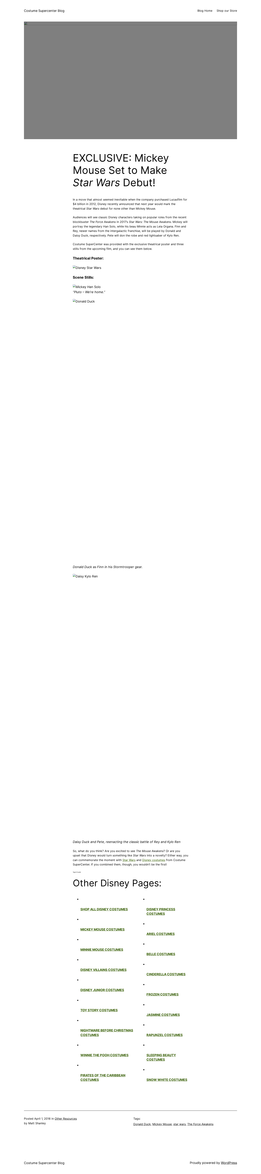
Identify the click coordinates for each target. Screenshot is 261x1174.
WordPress (229, 1163)
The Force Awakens (200, 1124)
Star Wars (129, 860)
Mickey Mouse (162, 1124)
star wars (179, 1124)
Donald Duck (142, 1124)
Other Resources (66, 1118)
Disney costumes (153, 860)
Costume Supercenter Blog (44, 11)
